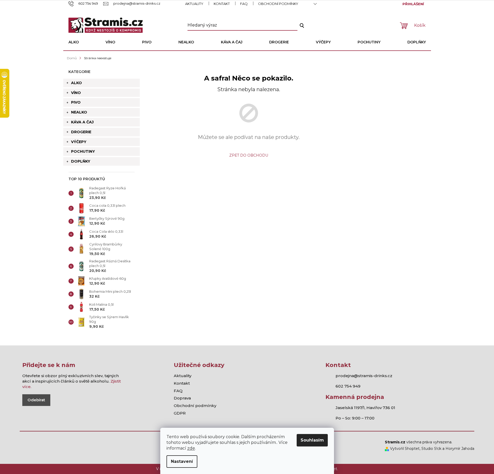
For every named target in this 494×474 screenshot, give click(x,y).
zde (191, 448)
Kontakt (222, 4)
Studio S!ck (431, 448)
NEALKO (79, 112)
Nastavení (182, 461)
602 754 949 (348, 386)
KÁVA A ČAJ (82, 122)
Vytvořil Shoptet (404, 448)
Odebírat (36, 399)
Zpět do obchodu (248, 155)
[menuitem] (73, 42)
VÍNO (76, 92)
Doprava (182, 398)
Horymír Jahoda (460, 448)
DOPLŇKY (80, 161)
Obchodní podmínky (278, 4)
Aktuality (194, 4)
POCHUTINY (83, 151)
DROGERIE (81, 132)
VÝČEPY (78, 141)
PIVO (76, 102)
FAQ (244, 4)
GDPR (180, 413)
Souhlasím (312, 440)
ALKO (76, 83)
